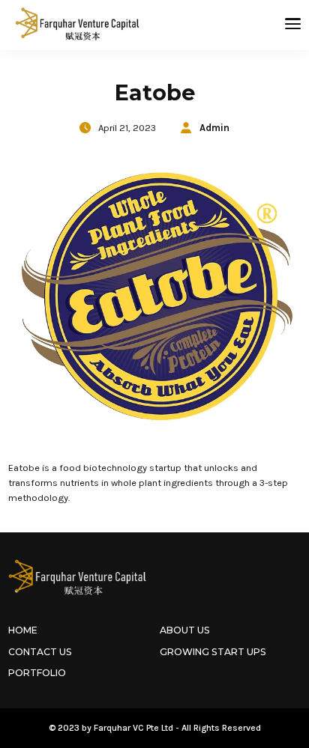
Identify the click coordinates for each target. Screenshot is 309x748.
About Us (185, 630)
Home (23, 630)
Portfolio (37, 672)
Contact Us (40, 651)
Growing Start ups (213, 651)
